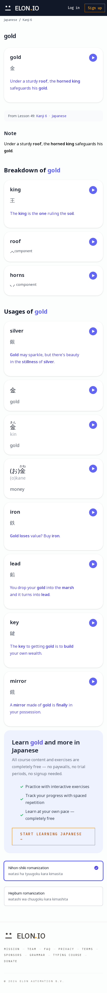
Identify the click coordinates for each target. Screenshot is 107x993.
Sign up (95, 8)
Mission (12, 949)
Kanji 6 (27, 20)
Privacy (66, 949)
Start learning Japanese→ (51, 836)
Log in (74, 7)
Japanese (10, 20)
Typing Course (67, 955)
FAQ (47, 949)
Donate (10, 961)
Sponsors (13, 955)
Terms (87, 949)
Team (31, 949)
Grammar (37, 955)
